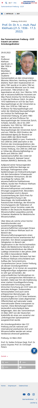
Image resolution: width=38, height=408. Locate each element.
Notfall (2, 2)
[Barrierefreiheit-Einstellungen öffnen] (34, 350)
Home (4, 386)
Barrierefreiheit (28, 399)
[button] (9, 362)
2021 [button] (18, 14)
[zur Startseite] (29, 4)
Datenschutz (24, 386)
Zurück (4, 356)
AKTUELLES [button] (9, 14)
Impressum (13, 386)
